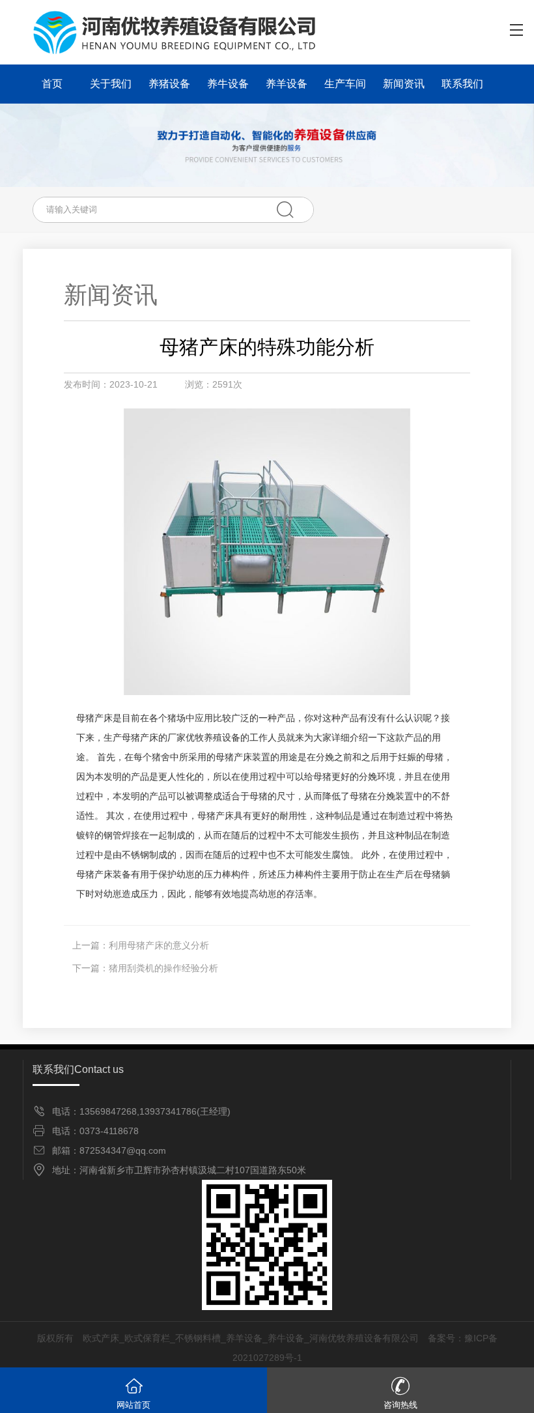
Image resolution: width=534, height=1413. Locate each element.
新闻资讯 (404, 83)
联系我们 (462, 83)
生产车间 (345, 83)
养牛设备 (228, 83)
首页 (52, 83)
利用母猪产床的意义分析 (159, 945)
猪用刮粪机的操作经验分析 (163, 968)
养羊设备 (286, 83)
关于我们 (111, 83)
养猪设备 (169, 83)
